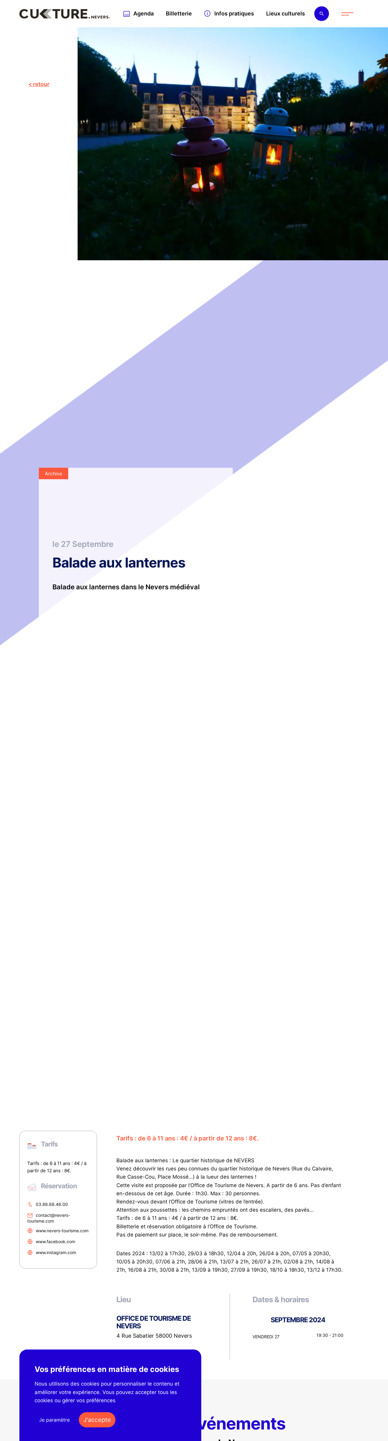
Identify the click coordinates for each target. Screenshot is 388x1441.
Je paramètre (54, 1420)
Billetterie (179, 13)
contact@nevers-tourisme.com (48, 1218)
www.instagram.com (56, 1252)
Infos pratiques (234, 13)
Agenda (143, 13)
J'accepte (97, 1419)
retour (41, 84)
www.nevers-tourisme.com (62, 1230)
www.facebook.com (55, 1241)
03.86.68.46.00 (52, 1204)
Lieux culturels (285, 13)
